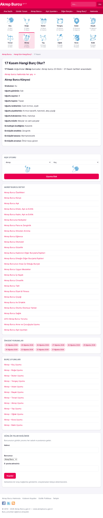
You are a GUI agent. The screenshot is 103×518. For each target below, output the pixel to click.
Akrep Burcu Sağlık (12, 313)
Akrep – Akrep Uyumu (13, 403)
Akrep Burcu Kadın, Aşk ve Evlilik (18, 214)
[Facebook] (4, 503)
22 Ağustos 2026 (43, 349)
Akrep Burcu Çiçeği (12, 297)
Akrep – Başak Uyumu (13, 392)
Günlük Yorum (21, 11)
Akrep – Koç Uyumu (12, 364)
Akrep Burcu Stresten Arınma (17, 231)
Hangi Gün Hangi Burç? (23, 54)
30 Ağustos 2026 (12, 345)
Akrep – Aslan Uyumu (13, 386)
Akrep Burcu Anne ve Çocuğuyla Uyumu (22, 324)
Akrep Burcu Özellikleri (14, 192)
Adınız (7, 445)
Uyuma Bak (51, 176)
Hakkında (94, 11)
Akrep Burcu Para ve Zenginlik (17, 225)
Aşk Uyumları (51, 11)
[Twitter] (8, 503)
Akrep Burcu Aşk (11, 203)
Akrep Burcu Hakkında (11, 498)
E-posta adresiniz (11, 463)
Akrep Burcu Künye (12, 198)
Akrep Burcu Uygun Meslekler (17, 269)
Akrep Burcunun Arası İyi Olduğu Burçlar (22, 264)
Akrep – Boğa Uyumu (13, 370)
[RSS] (13, 503)
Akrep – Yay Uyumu (12, 408)
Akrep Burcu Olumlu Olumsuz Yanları (20, 308)
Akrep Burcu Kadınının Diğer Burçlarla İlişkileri (24, 253)
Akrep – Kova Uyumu (13, 419)
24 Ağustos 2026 (12, 349)
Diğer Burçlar (66, 11)
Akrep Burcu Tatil (11, 286)
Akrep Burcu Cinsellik (13, 280)
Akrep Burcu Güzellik (13, 247)
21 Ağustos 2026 (58, 349)
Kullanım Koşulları (29, 498)
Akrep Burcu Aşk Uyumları (15, 330)
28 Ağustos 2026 (43, 345)
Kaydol (10, 476)
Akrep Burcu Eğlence (13, 236)
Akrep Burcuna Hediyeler (15, 220)
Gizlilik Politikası (44, 498)
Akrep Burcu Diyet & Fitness (16, 291)
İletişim (56, 498)
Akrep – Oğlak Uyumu (13, 414)
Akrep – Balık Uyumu (13, 425)
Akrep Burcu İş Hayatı (13, 275)
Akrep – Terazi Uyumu (14, 397)
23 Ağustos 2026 (27, 349)
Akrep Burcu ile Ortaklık (14, 302)
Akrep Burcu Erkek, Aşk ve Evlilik (18, 209)
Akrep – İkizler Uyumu (14, 375)
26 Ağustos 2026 (74, 345)
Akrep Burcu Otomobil (14, 242)
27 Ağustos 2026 (58, 345)
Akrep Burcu (13, 4)
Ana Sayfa (8, 11)
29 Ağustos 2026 (27, 345)
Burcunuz (8, 456)
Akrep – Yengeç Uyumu (14, 381)
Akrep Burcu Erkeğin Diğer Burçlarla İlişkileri (24, 258)
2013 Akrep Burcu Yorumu (16, 319)
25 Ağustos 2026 (89, 345)
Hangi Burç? (82, 11)
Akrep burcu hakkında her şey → (20, 74)
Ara (99, 4)
